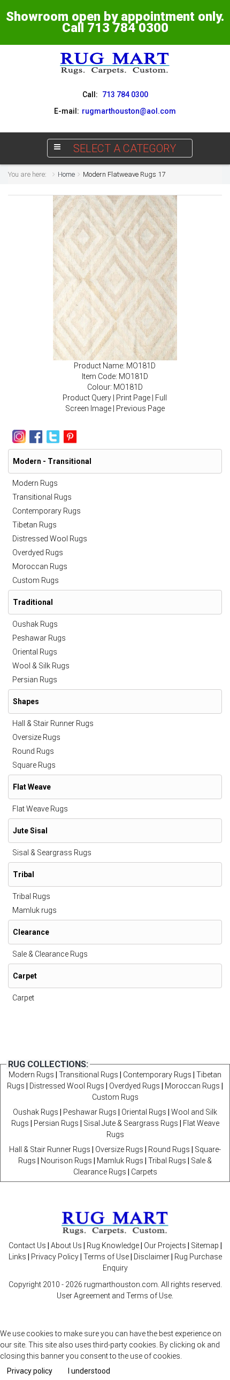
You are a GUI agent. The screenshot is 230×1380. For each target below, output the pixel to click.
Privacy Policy (55, 1256)
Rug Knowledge (113, 1245)
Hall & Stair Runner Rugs (53, 723)
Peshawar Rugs (39, 638)
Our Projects (165, 1245)
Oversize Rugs (36, 737)
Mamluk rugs (34, 910)
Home (66, 174)
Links (17, 1256)
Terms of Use (106, 1256)
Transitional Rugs (42, 497)
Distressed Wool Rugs (49, 538)
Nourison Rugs (66, 1160)
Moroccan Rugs (39, 566)
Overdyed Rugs (37, 552)
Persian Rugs (34, 679)
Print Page (133, 397)
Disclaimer (152, 1256)
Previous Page (140, 408)
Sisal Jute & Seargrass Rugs (130, 1123)
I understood (89, 1371)
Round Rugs (33, 751)
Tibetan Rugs (34, 525)
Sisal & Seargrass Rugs (51, 852)
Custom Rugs (35, 580)
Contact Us (27, 1245)
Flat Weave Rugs (40, 809)
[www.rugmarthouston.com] (115, 63)
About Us (66, 1245)
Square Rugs (34, 765)
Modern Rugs (35, 483)
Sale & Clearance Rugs (50, 954)
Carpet (23, 997)
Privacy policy (29, 1371)
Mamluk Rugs (120, 1160)
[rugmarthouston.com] (115, 1222)
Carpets (144, 1172)
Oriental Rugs (34, 652)
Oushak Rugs (35, 624)
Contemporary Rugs (46, 511)
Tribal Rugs (31, 896)
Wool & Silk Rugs (41, 665)
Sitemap (205, 1245)
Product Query (87, 397)
